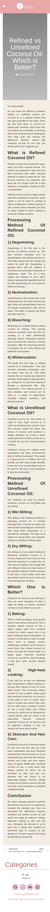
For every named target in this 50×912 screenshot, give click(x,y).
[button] (4, 6)
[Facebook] (15, 887)
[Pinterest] (37, 887)
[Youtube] (30, 887)
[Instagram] (22, 887)
